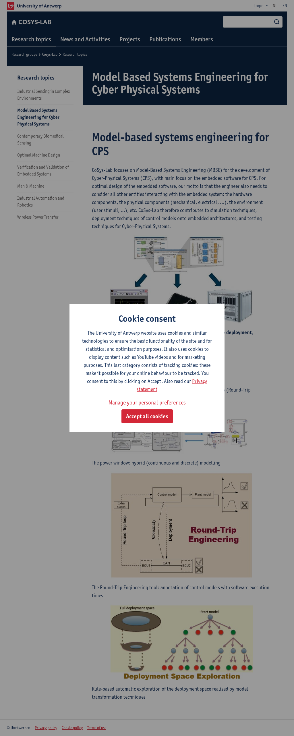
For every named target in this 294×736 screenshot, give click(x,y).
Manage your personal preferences (147, 402)
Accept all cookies (147, 416)
